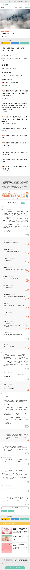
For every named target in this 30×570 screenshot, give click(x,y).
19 (27, 504)
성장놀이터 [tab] (9, 7)
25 (27, 491)
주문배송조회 (20, 1)
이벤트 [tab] (20, 7)
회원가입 (14, 1)
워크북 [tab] (15, 7)
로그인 (10, 1)
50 (27, 368)
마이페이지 (27, 1)
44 (27, 244)
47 (27, 426)
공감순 (24, 206)
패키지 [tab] (2, 7)
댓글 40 (2, 36)
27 (27, 481)
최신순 (27, 206)
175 (27, 234)
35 (27, 464)
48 (27, 379)
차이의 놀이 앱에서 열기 (15, 567)
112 (27, 339)
